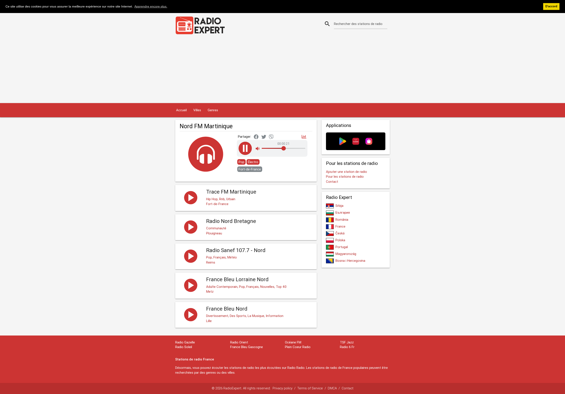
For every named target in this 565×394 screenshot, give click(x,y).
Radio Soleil (183, 347)
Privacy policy (282, 388)
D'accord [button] (551, 6)
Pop (241, 162)
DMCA (332, 388)
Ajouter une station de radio (346, 172)
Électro (253, 162)
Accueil (181, 110)
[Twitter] (263, 137)
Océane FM (293, 342)
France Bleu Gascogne (246, 347)
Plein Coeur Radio (298, 347)
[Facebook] (256, 137)
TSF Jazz (347, 342)
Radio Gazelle (185, 342)
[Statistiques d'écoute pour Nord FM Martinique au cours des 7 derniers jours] (304, 137)
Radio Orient (239, 342)
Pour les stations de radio (345, 176)
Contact (332, 181)
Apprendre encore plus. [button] (150, 6)
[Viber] (271, 137)
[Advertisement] (282, 70)
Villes (197, 110)
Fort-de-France (250, 169)
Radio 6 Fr (347, 347)
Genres (213, 110)
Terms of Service (310, 388)
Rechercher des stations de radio (358, 24)
